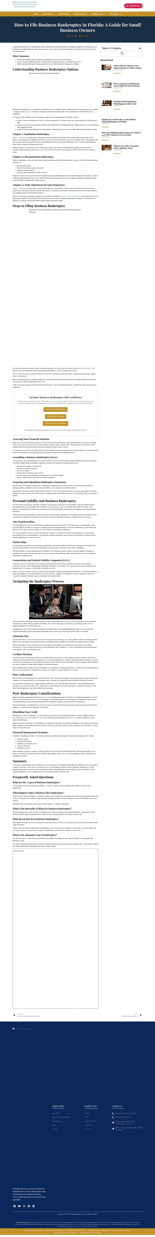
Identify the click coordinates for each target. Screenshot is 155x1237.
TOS (86, 1117)
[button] (140, 48)
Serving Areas (97, 14)
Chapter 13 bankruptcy (19, 188)
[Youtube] (19, 1206)
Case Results (64, 14)
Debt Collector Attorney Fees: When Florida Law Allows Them (127, 66)
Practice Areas (79, 14)
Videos (55, 1129)
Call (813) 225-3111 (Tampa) (55, 416)
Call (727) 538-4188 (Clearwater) (55, 409)
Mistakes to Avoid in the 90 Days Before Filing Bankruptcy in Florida (119, 120)
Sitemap (88, 1129)
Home (35, 14)
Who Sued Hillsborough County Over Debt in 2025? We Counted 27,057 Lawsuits (121, 133)
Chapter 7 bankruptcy (19, 137)
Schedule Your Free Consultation (55, 423)
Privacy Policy (90, 1121)
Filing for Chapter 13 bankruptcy (70, 196)
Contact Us (89, 1125)
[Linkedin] (33, 1206)
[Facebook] (14, 1206)
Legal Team (47, 14)
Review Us (57, 1121)
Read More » (117, 73)
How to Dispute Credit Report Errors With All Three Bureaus (127, 84)
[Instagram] (24, 1206)
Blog (54, 1125)
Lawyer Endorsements (61, 1117)
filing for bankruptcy (85, 368)
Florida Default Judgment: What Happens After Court (125, 102)
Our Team (56, 1113)
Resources (114, 14)
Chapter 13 (27, 111)
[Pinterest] (29, 1206)
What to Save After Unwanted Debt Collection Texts (126, 147)
